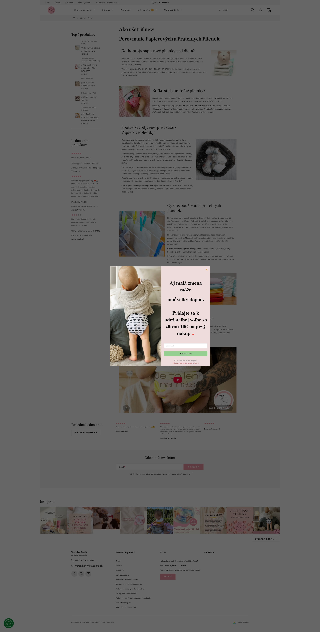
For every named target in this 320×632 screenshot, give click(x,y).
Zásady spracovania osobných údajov (186, 363)
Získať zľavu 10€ (186, 353)
